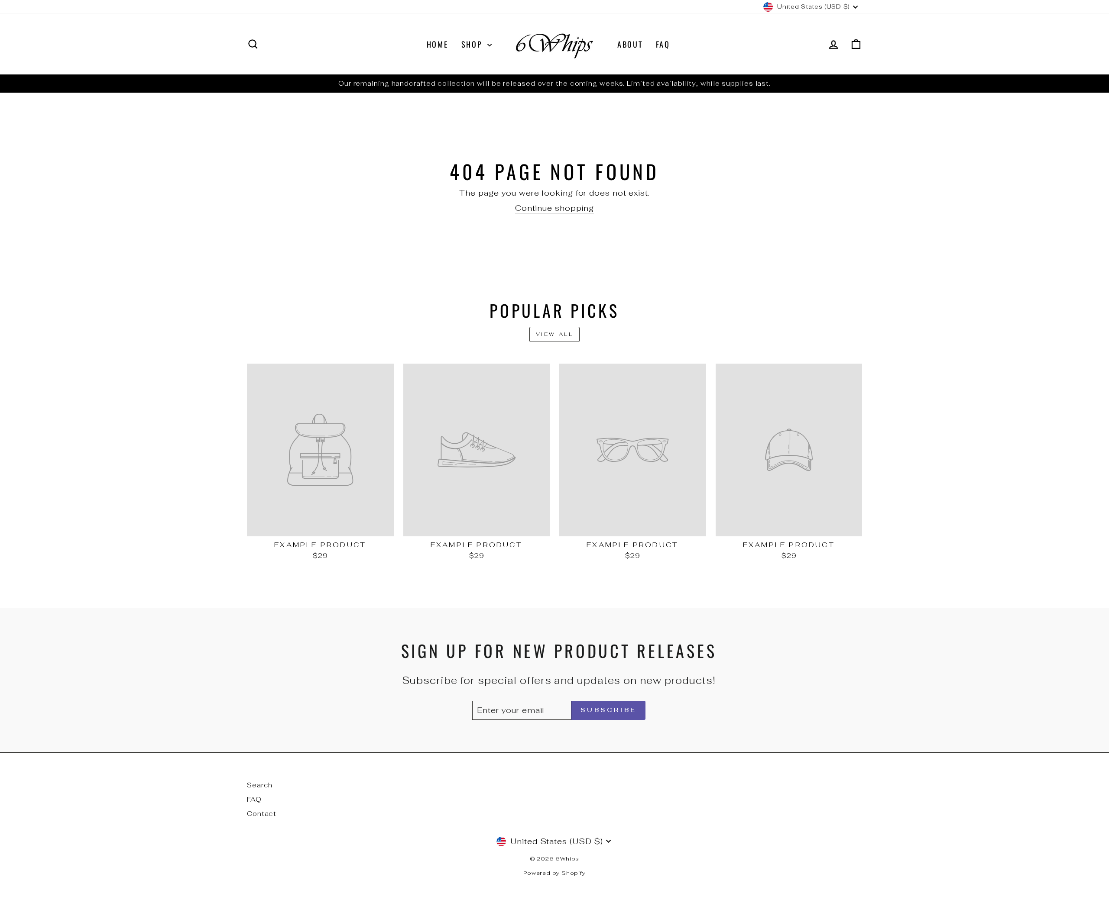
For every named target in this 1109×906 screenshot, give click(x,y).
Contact (261, 813)
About (630, 44)
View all (555, 334)
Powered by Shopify (554, 873)
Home (437, 44)
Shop (473, 44)
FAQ (663, 44)
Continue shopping (554, 208)
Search (259, 785)
